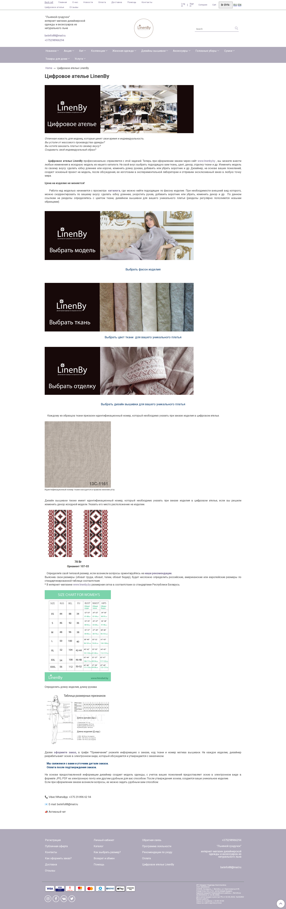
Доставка (116, 2)
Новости (88, 2)
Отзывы (74, 7)
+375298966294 (54, 40)
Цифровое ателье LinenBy (158, 864)
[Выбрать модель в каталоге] (119, 235)
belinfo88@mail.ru (55, 35)
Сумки (228, 50)
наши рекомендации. (158, 573)
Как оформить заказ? (58, 858)
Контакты (147, 2)
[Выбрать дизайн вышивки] (119, 370)
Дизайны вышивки (153, 50)
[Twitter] (72, 898)
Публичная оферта (56, 846)
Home (48, 68)
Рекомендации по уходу (157, 852)
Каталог (98, 846)
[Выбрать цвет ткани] (119, 307)
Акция (68, 50)
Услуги (79, 58)
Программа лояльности (156, 846)
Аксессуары (180, 50)
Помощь (131, 2)
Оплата (102, 2)
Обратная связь (151, 840)
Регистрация (53, 840)
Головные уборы (206, 50)
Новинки (51, 50)
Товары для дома (56, 58)
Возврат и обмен (104, 858)
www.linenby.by (206, 160)
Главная (62, 2)
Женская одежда (123, 50)
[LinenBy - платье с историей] (144, 28)
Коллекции (98, 50)
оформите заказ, (65, 752)
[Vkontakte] (64, 898)
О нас (75, 2)
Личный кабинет (104, 840)
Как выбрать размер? (107, 852)
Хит (81, 50)
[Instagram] (48, 898)
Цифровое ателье (54, 7)
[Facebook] (56, 898)
